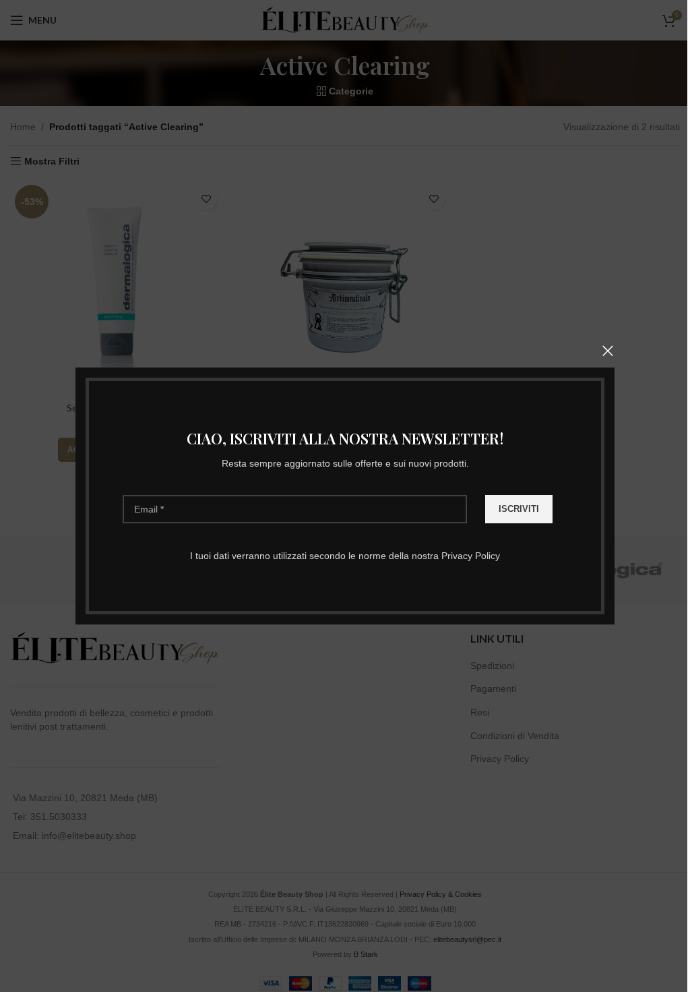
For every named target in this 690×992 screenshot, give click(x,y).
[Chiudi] (608, 351)
